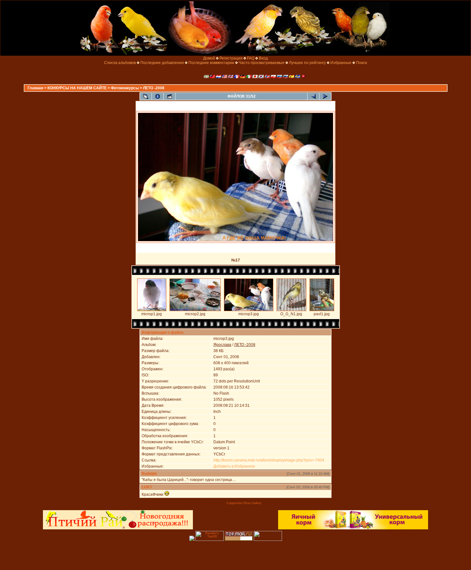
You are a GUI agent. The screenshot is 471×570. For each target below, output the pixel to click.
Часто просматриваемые (262, 62)
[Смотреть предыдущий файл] (313, 96)
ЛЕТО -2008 (153, 88)
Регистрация (231, 58)
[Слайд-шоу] (169, 96)
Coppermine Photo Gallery (244, 503)
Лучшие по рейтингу (307, 62)
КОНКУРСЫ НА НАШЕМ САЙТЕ (77, 88)
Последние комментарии (211, 62)
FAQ (250, 58)
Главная (35, 88)
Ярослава (222, 344)
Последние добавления (162, 62)
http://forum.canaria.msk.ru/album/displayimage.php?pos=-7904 (268, 460)
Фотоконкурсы (125, 88)
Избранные (340, 62)
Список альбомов (120, 62)
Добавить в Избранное (234, 466)
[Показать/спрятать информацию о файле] (157, 96)
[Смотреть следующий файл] (325, 96)
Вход (263, 58)
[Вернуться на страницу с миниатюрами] (146, 96)
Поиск (361, 62)
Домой (209, 58)
